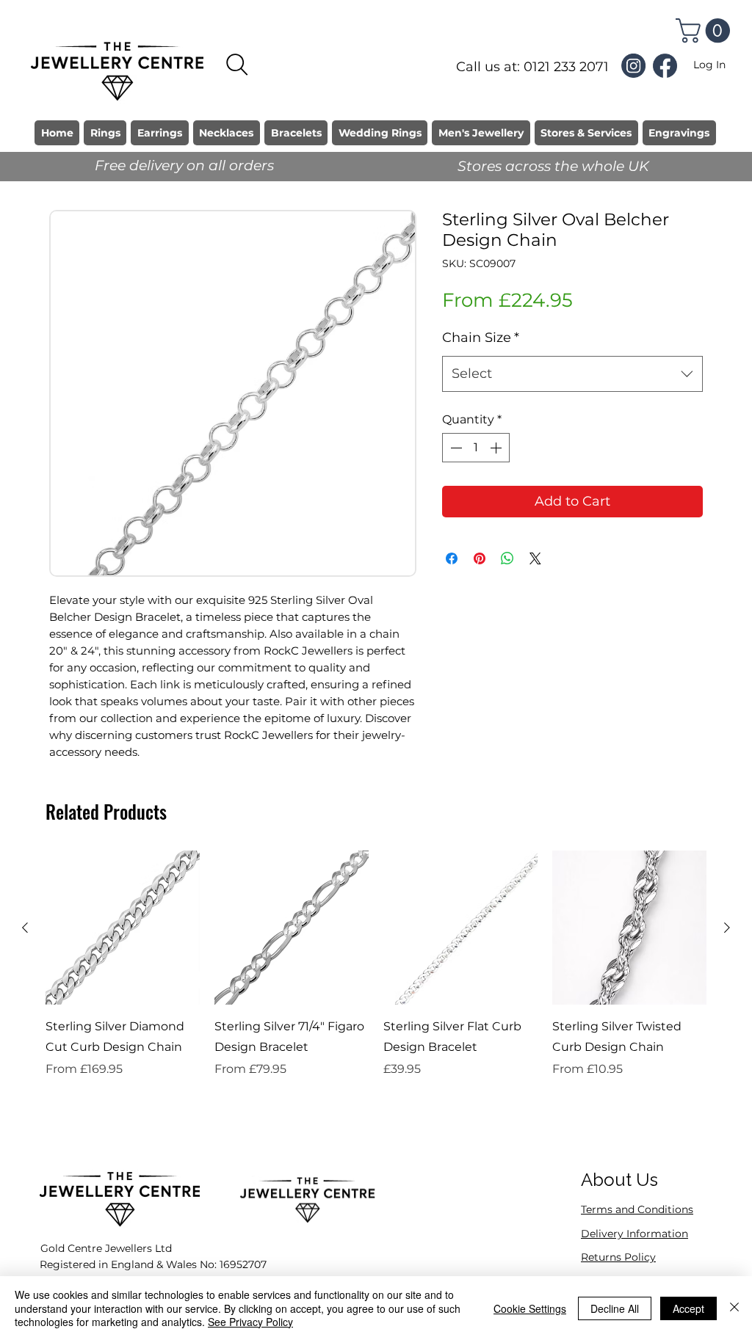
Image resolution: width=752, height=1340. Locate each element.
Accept (688, 1308)
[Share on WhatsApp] (507, 558)
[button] (706, 30)
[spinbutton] (476, 448)
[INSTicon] (633, 66)
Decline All (614, 1308)
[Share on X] (535, 558)
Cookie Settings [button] (530, 1308)
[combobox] (572, 374)
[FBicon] (665, 66)
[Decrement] (454, 448)
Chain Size (480, 337)
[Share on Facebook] (451, 558)
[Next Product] (727, 927)
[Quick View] (123, 928)
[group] (376, 985)
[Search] (237, 64)
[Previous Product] (25, 927)
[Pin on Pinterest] (479, 558)
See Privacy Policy (250, 1321)
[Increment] (497, 448)
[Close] (734, 1308)
